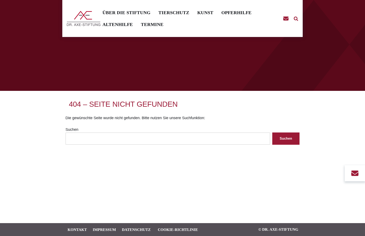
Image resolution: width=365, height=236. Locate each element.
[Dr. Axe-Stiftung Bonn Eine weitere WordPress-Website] (84, 18)
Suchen (71, 129)
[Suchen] (296, 18)
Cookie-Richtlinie (178, 230)
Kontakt (77, 230)
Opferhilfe (236, 12)
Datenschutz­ (136, 230)
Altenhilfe (117, 24)
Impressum (104, 230)
